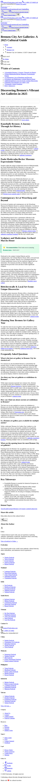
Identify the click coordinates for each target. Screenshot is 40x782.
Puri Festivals (8, 585)
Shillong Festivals (9, 590)
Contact (24, 4)
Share (5, 520)
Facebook (9, 763)
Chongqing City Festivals (11, 642)
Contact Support (9, 741)
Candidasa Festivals (10, 685)
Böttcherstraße (20, 190)
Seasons (8, 9)
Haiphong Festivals (10, 615)
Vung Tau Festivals (10, 616)
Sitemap (6, 755)
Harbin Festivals (9, 640)
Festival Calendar (9, 718)
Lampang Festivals (10, 571)
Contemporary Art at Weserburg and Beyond (18, 77)
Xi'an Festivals (8, 647)
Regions (3, 9)
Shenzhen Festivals (10, 644)
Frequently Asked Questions (13, 84)
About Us (19, 4)
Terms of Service (9, 751)
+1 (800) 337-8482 (8, 630)
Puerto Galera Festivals (11, 671)
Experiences (13, 9)
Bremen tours (7, 250)
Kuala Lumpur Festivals (11, 661)
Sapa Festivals (8, 618)
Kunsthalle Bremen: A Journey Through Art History (20, 72)
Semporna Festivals (10, 654)
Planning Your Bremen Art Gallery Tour (16, 82)
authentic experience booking (9, 234)
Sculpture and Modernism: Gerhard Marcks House (19, 79)
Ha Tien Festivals (9, 613)
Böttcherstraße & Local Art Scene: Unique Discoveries (21, 81)
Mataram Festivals (9, 689)
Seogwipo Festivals (10, 604)
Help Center (8, 738)
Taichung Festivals (9, 701)
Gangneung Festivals (10, 602)
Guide (6, 509)
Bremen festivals (16, 386)
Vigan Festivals (8, 668)
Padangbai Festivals (10, 687)
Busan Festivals (9, 606)
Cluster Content (25, 509)
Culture (32, 509)
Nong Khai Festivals (10, 573)
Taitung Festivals (9, 696)
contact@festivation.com (10, 628)
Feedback (7, 743)
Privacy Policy (8, 750)
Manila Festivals (9, 673)
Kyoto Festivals (9, 561)
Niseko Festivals (9, 557)
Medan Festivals (9, 682)
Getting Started (8, 716)
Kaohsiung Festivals (10, 699)
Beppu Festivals (9, 564)
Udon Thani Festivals (10, 575)
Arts (36, 509)
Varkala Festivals (9, 592)
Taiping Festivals (9, 656)
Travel (2, 509)
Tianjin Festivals (9, 645)
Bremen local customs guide (11, 194)
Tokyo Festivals (9, 559)
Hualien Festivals (9, 698)
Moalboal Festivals (10, 670)
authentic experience (26, 155)
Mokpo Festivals (9, 601)
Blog (27, 9)
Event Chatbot (21, 9)
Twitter (9, 765)
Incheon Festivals (9, 599)
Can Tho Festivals (9, 620)
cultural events (34, 316)
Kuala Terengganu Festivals (12, 659)
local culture (25, 120)
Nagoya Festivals (9, 562)
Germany (11, 509)
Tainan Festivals (9, 703)
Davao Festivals (9, 675)
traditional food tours (26, 348)
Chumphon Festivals (10, 578)
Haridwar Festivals (10, 587)
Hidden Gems (8, 730)
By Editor (6, 59)
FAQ (5, 739)
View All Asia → (6, 706)
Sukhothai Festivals (10, 576)
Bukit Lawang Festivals (11, 684)
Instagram (9, 768)
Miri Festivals (8, 658)
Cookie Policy (8, 753)
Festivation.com (19, 412)
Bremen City (17, 509)
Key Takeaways (9, 86)
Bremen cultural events (29, 231)
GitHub (9, 771)
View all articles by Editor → (9, 541)
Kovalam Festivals (9, 588)
